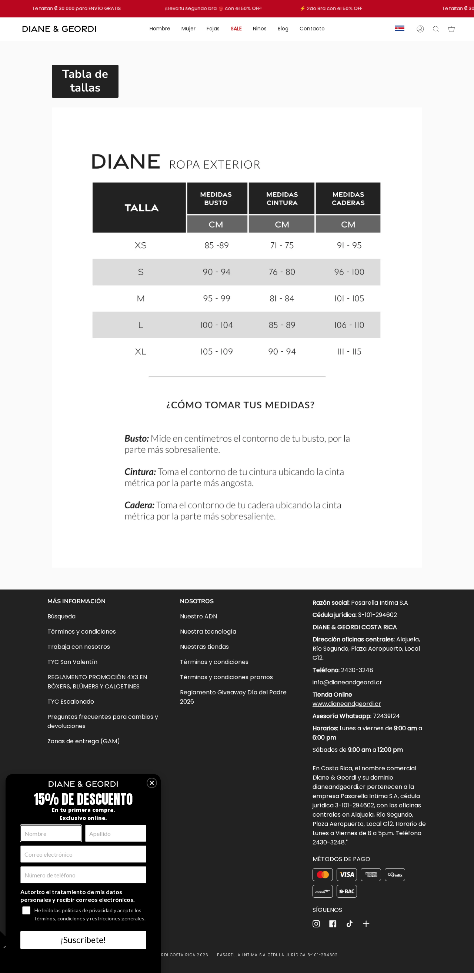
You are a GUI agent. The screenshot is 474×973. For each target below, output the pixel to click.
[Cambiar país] (400, 28)
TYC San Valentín (72, 662)
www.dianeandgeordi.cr (347, 704)
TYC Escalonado (70, 701)
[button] (151, 782)
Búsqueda (61, 616)
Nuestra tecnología (208, 631)
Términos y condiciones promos (226, 677)
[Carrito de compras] (451, 28)
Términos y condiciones (81, 631)
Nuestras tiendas (204, 646)
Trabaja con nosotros (78, 646)
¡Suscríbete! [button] (83, 939)
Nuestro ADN (198, 616)
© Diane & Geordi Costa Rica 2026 (168, 955)
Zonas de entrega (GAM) (83, 741)
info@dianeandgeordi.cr (347, 682)
